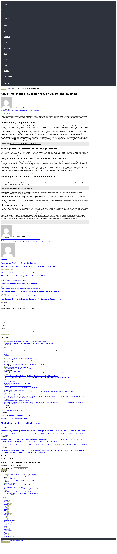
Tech (5, 65)
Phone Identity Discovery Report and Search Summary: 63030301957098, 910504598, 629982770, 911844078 (38, 392)
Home (6, 25)
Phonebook (7, 503)
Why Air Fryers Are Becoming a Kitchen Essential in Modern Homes (27, 276)
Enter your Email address (7, 468)
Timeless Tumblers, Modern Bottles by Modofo (19, 284)
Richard (14, 107)
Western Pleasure (8, 523)
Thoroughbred (7, 522)
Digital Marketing (8, 536)
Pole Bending (7, 530)
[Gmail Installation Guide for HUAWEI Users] (16, 367)
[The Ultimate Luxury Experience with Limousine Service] (19, 492)
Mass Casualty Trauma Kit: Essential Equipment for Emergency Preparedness (31, 299)
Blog (5, 31)
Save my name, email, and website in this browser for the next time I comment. (22, 331)
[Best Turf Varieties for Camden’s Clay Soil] (9, 381)
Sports (6, 59)
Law (5, 517)
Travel (6, 71)
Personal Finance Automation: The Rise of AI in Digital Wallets (22, 173)
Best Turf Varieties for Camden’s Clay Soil (17, 383)
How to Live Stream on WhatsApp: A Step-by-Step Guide (22, 360)
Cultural (6, 533)
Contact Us (8, 76)
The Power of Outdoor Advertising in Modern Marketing (22, 476)
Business (7, 37)
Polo (5, 527)
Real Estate (6, 514)
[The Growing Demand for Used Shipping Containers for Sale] (13, 487)
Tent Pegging (7, 524)
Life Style (7, 48)
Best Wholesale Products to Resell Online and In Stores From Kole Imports (30, 291)
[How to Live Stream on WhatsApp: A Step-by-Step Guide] (19, 358)
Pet (4, 532)
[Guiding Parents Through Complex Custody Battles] (11, 478)
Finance (6, 534)
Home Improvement (9, 520)
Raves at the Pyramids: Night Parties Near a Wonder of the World (24, 364)
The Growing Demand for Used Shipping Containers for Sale (23, 489)
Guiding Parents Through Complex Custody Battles (20, 480)
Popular (6, 352)
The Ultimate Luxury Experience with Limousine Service (22, 493)
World (5, 501)
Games (6, 42)
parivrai (6, 500)
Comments (6, 355)
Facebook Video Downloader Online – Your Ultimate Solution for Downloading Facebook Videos (34, 373)
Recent (5, 354)
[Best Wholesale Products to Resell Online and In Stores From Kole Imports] (20, 288)
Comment (4, 320)
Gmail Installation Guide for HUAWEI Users (17, 368)
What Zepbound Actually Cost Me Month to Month (20, 387)
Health (5, 509)
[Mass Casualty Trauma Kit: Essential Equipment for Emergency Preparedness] (21, 295)
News (5, 54)
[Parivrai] (3, 11)
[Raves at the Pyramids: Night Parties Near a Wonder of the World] (10, 362)
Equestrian (6, 529)
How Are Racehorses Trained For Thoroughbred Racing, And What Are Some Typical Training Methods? (37, 377)
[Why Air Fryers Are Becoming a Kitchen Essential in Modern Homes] (19, 272)
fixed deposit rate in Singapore (43, 164)
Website (3, 328)
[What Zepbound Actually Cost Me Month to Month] (17, 386)
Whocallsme (7, 513)
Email (3, 325)
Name (3, 322)
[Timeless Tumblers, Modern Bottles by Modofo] (13, 280)
